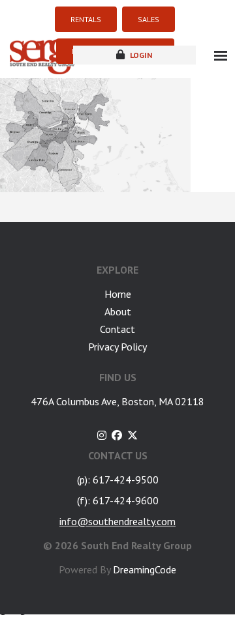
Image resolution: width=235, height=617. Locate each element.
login (140, 55)
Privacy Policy (117, 346)
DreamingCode (144, 569)
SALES (148, 19)
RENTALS (85, 19)
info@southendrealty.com (117, 521)
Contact (117, 329)
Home (117, 293)
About (117, 311)
